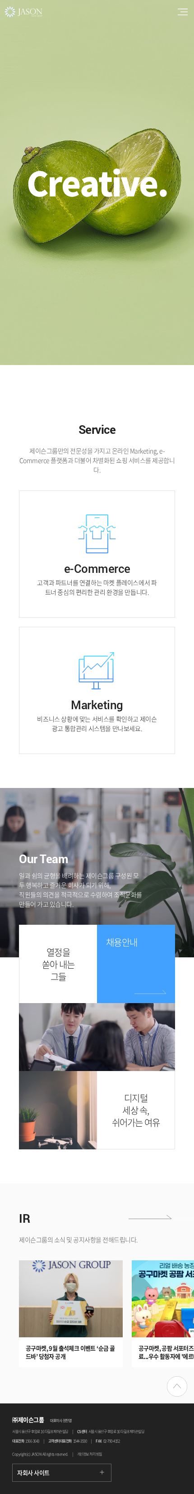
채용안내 (121, 942)
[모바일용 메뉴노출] (182, 11)
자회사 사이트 (33, 1472)
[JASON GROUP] (21, 9)
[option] (97, 182)
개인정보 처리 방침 (89, 1454)
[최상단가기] (177, 1386)
